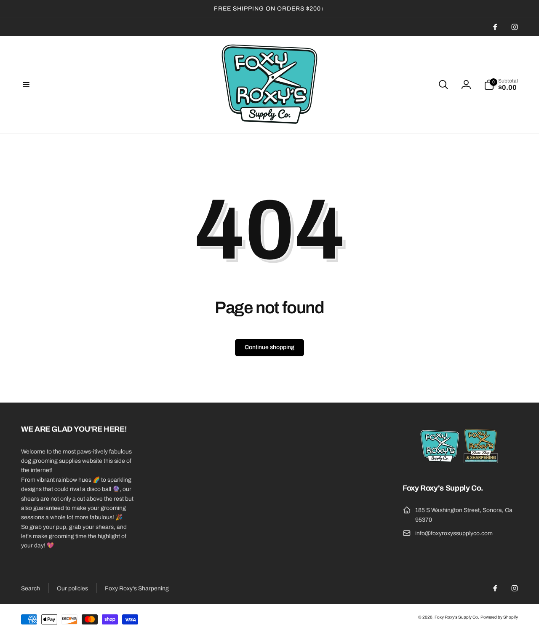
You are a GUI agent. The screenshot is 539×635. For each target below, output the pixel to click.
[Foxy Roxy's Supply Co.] (460, 465)
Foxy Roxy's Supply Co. (457, 617)
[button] (26, 84)
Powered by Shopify (499, 617)
